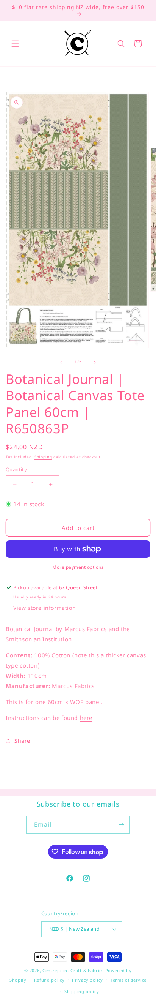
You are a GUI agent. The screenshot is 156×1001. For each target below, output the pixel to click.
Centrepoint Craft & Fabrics (73, 970)
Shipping (43, 456)
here (86, 718)
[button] (15, 43)
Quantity (16, 469)
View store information (44, 607)
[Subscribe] (121, 825)
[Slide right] (94, 362)
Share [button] (22, 740)
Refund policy (49, 980)
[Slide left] (61, 362)
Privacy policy (87, 980)
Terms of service (129, 980)
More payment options (78, 567)
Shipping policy (81, 991)
